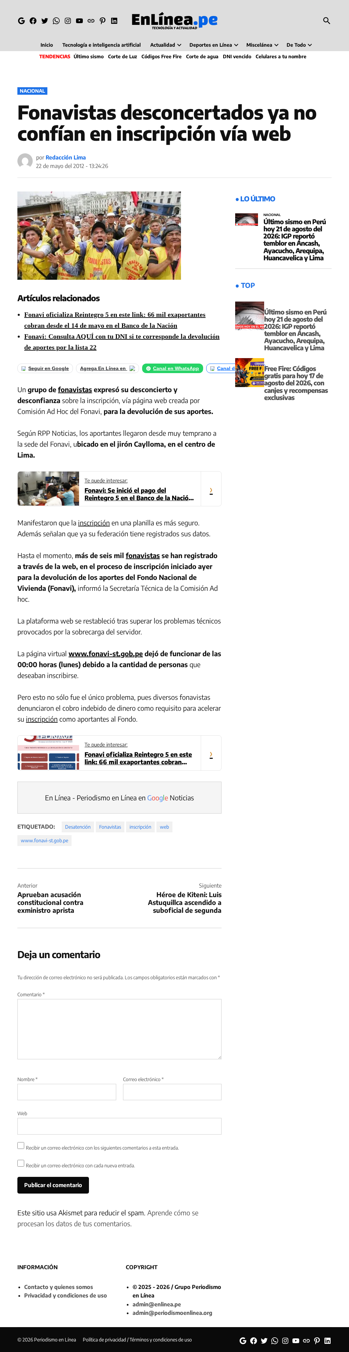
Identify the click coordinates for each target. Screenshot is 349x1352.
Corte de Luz (122, 56)
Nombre (27, 1079)
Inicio (47, 45)
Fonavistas (110, 827)
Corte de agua (202, 56)
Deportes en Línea (210, 45)
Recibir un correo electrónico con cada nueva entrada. (80, 1165)
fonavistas (75, 389)
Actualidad (162, 45)
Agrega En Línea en (103, 368)
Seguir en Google (48, 368)
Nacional (32, 91)
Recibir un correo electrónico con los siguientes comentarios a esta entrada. (102, 1148)
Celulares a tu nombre (281, 56)
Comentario (31, 994)
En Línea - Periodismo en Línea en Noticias (119, 797)
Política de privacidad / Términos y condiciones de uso (137, 1339)
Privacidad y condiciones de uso (65, 1295)
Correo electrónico (143, 1079)
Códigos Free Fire (161, 56)
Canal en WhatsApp (176, 368)
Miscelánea (259, 45)
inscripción (94, 522)
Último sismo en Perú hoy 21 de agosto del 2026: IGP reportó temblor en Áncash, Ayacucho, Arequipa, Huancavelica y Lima (294, 239)
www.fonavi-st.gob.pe (106, 653)
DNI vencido (237, 56)
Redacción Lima (66, 157)
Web (22, 1113)
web (164, 827)
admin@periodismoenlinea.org (172, 1312)
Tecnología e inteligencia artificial (101, 45)
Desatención (78, 827)
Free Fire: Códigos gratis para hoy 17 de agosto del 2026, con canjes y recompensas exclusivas (296, 382)
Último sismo (89, 56)
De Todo (296, 45)
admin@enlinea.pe (157, 1304)
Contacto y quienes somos (58, 1287)
